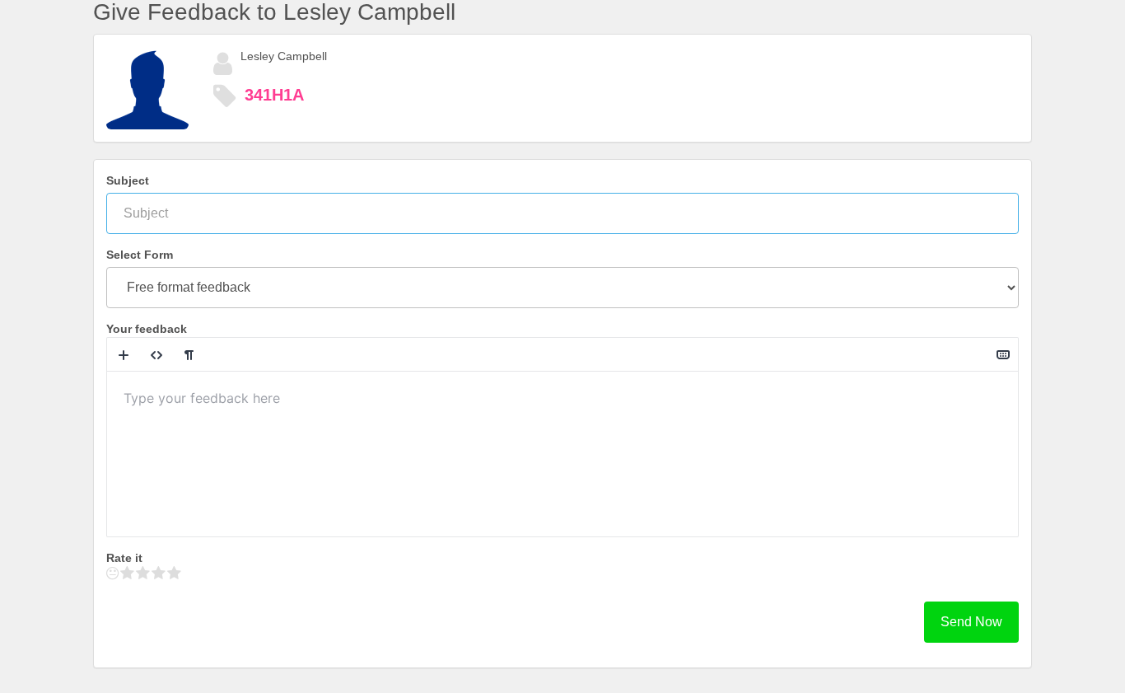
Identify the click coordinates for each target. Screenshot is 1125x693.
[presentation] (562, 454)
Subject (127, 180)
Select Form (139, 254)
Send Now (971, 622)
